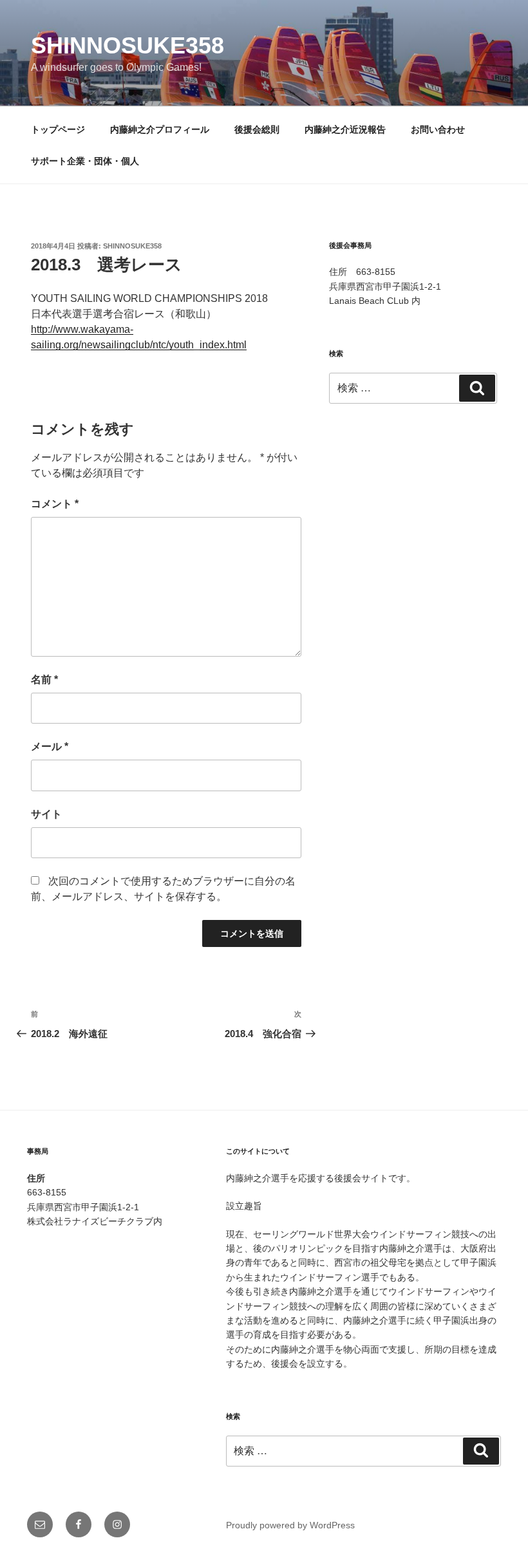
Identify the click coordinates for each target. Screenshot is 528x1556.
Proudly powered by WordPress (290, 1525)
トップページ (58, 129)
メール (49, 746)
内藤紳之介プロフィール (159, 129)
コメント (55, 503)
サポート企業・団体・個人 (85, 161)
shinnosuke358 (127, 45)
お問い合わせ (438, 129)
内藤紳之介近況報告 (345, 129)
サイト (46, 814)
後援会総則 (256, 129)
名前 (44, 679)
